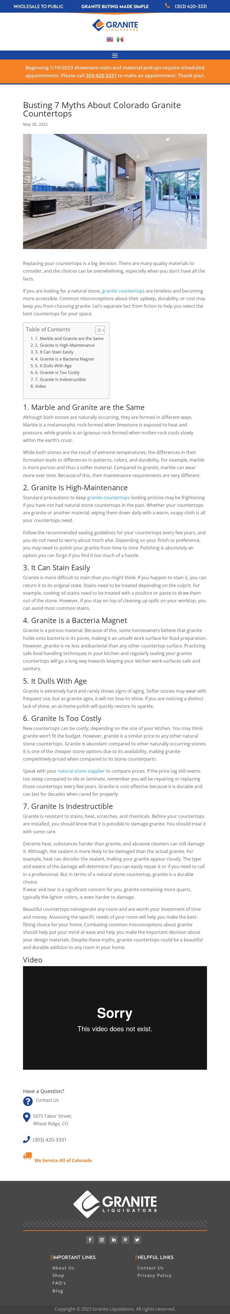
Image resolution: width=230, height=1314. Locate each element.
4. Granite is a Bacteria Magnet (64, 359)
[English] (110, 41)
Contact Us (47, 1100)
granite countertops (123, 291)
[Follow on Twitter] (137, 1240)
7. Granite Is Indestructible (60, 379)
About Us (63, 1267)
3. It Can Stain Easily (54, 352)
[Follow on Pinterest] (125, 1240)
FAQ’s (59, 1283)
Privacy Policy (154, 1275)
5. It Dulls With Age (53, 365)
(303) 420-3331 (191, 6)
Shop (58, 1275)
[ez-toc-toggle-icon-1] (97, 330)
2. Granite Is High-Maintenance (65, 345)
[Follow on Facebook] (90, 1240)
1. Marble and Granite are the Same (69, 338)
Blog (57, 1291)
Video (40, 386)
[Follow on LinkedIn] (114, 1240)
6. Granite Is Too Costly (57, 372)
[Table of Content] (100, 330)
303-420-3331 (101, 75)
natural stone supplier (81, 771)
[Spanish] (120, 41)
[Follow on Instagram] (102, 1240)
